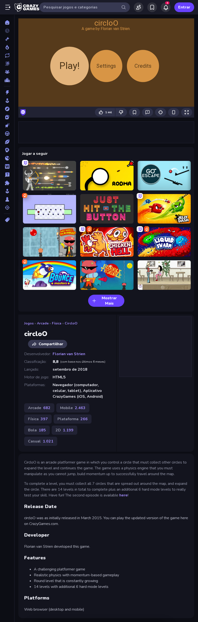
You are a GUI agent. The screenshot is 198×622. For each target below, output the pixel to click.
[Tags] (7, 220)
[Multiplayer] (7, 72)
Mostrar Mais (109, 300)
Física (56, 323)
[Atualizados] (7, 55)
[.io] (7, 158)
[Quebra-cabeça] (7, 183)
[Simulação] (7, 191)
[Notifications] (165, 7)
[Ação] (7, 92)
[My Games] (152, 7)
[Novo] (7, 39)
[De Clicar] (7, 125)
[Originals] (7, 64)
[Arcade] (7, 101)
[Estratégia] (7, 150)
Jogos (29, 323)
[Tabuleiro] (7, 199)
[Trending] (7, 47)
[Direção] (7, 133)
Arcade (43, 323)
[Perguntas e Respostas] (7, 175)
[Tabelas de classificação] (7, 80)
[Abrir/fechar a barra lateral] (8, 7)
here (123, 495)
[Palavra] (7, 166)
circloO (71, 323)
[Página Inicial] (7, 22)
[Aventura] (7, 109)
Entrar (184, 7)
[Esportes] (7, 142)
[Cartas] (7, 117)
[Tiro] (7, 207)
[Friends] (138, 7)
